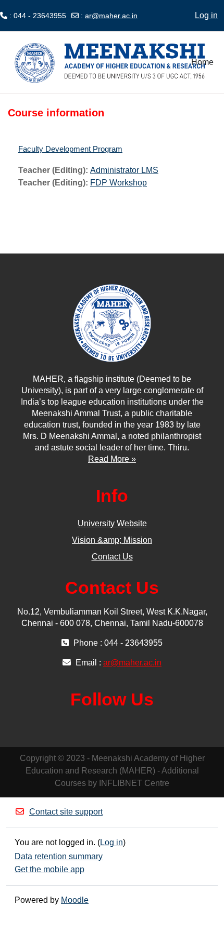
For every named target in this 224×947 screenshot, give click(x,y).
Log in (206, 15)
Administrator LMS (124, 170)
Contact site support (66, 811)
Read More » (112, 459)
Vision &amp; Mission (112, 540)
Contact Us (112, 556)
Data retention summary (59, 856)
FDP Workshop (118, 182)
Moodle (75, 900)
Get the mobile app (49, 869)
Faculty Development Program (70, 148)
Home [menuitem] (202, 62)
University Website (112, 523)
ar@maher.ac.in (111, 15)
